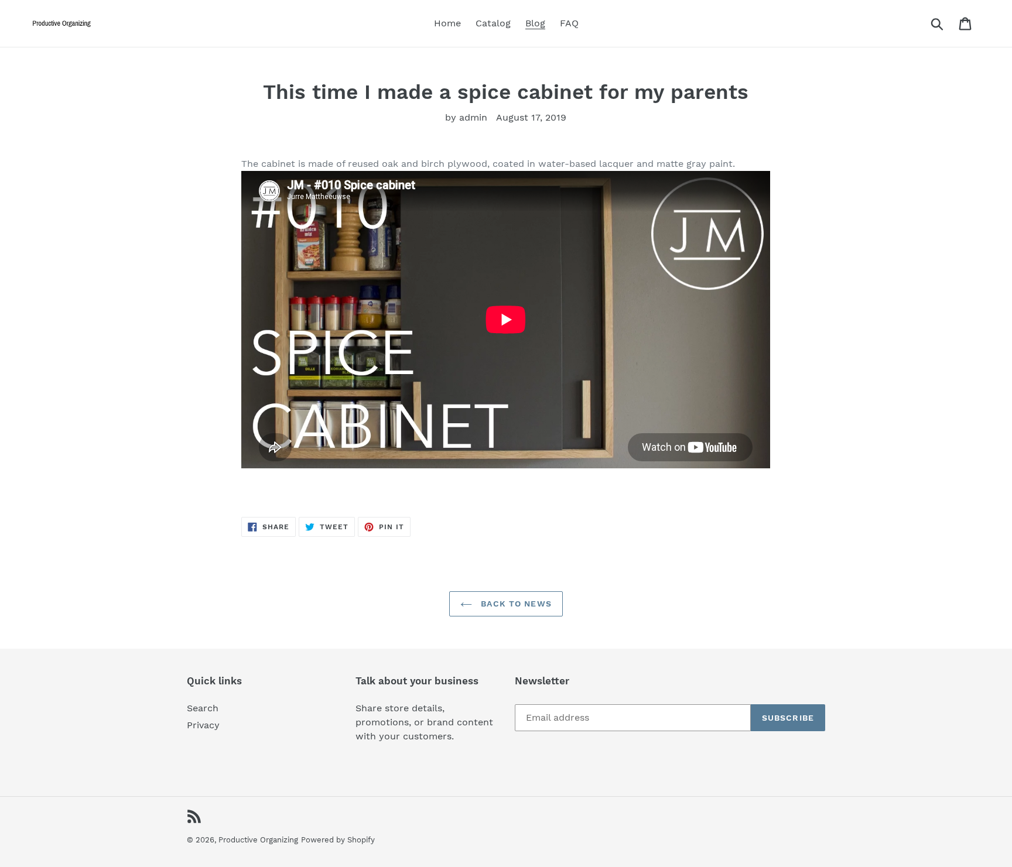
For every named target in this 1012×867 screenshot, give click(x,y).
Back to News (515, 603)
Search (202, 708)
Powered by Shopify (338, 839)
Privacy (203, 725)
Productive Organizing (258, 839)
